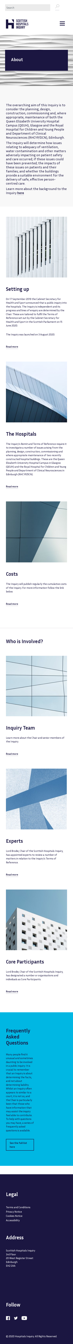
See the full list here (18, 1144)
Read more (12, 346)
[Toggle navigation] (62, 24)
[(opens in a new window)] (9, 1317)
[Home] (17, 24)
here (20, 193)
